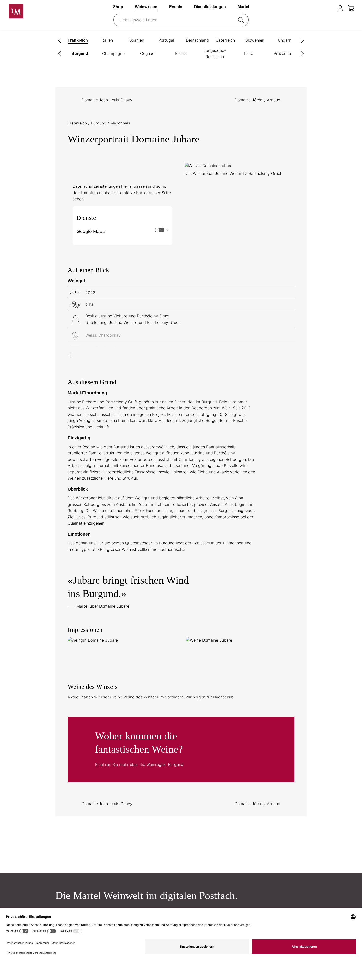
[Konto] (340, 8)
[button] (59, 40)
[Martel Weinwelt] (39, 11)
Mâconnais (120, 123)
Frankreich (78, 123)
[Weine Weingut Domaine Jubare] (240, 640)
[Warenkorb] (351, 8)
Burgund (99, 123)
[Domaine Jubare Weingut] (122, 640)
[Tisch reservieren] (330, 8)
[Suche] (241, 20)
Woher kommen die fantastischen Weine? (181, 749)
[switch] (160, 230)
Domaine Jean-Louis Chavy (107, 99)
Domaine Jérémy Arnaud (257, 99)
